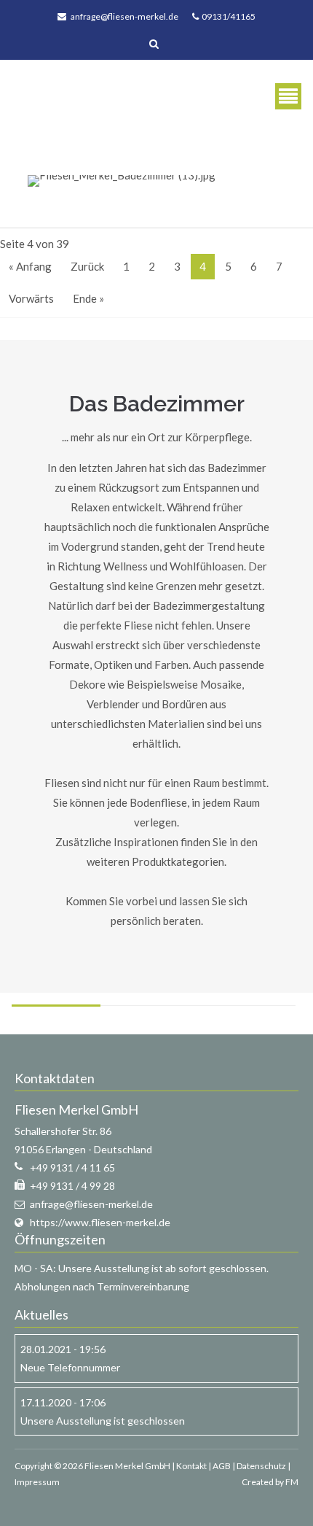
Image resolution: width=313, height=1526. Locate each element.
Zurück (87, 266)
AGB (222, 1465)
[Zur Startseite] (63, 96)
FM (291, 1481)
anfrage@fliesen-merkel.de (124, 16)
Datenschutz (261, 1465)
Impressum (37, 1481)
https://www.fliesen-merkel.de (100, 1222)
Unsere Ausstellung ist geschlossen (102, 1420)
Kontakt (191, 1465)
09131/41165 (227, 16)
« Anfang (30, 266)
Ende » (88, 298)
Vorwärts (31, 298)
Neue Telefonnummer (70, 1367)
